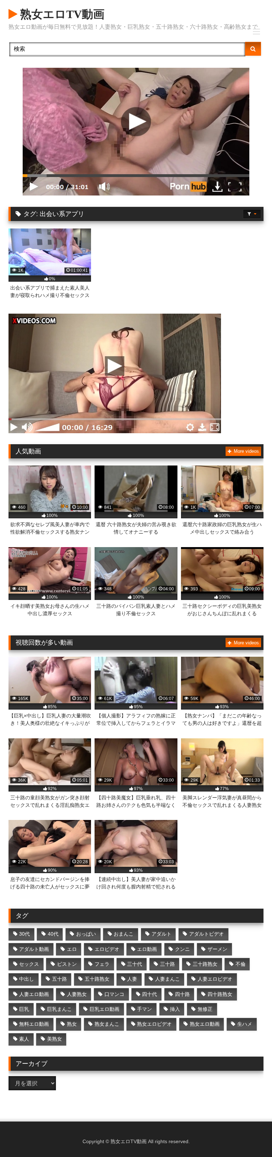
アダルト (161, 934)
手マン (144, 1009)
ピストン (67, 964)
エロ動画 (147, 949)
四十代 (149, 994)
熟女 (72, 1024)
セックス (29, 964)
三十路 (167, 964)
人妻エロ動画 (34, 994)
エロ (72, 949)
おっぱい (86, 934)
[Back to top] (250, 1136)
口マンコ (114, 994)
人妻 (132, 979)
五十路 (59, 979)
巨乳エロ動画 (104, 1009)
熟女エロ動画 (205, 1024)
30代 (24, 934)
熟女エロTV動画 (60, 14)
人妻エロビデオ (215, 979)
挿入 (175, 1009)
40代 (53, 934)
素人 (24, 1039)
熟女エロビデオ (154, 1024)
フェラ (102, 964)
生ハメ (244, 1024)
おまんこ (124, 934)
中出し (26, 979)
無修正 (205, 1009)
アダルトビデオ (206, 934)
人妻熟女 (77, 994)
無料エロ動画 (34, 1024)
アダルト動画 (34, 949)
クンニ (182, 949)
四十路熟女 (220, 994)
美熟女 (54, 1039)
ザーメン (217, 949)
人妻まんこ (167, 979)
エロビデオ (107, 949)
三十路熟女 (205, 964)
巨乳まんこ (59, 1009)
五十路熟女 (97, 979)
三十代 (134, 964)
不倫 (240, 964)
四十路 (182, 994)
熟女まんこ (107, 1024)
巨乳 (24, 1009)
